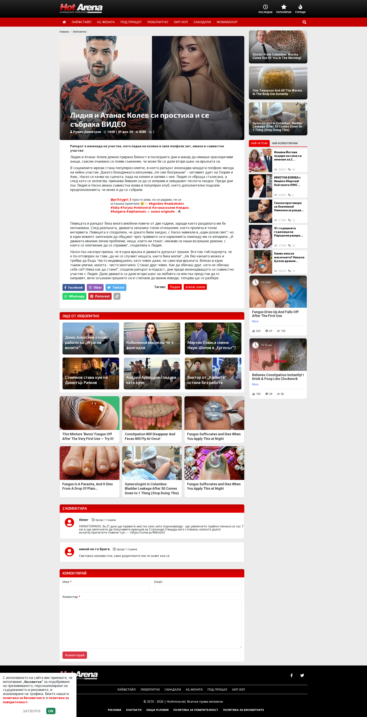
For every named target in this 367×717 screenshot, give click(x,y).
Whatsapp (76, 296)
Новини (64, 31)
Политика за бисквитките (243, 710)
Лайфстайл (126, 689)
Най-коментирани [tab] (285, 143)
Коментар (71, 596)
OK (51, 711)
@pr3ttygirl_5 (120, 199)
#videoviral (142, 207)
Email (158, 581)
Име (67, 581)
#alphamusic (136, 211)
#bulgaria (118, 211)
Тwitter (118, 287)
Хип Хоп (238, 689)
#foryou (126, 207)
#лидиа (182, 207)
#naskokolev (174, 203)
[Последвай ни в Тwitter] (302, 675)
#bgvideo (156, 203)
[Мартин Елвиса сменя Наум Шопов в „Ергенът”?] (213, 338)
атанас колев (195, 287)
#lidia (114, 207)
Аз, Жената (194, 689)
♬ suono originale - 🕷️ (164, 211)
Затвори (32, 711)
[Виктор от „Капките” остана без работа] (213, 373)
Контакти (133, 710)
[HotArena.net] (79, 675)
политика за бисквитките (24, 698)
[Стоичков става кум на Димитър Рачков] (91, 373)
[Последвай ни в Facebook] (291, 675)
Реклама (114, 710)
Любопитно (80, 31)
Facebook (75, 287)
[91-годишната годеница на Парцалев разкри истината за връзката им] (260, 236)
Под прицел (217, 689)
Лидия (175, 287)
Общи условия (157, 710)
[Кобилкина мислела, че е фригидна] (152, 338)
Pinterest (102, 296)
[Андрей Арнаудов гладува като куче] (152, 373)
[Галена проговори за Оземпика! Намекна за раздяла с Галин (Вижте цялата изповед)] (260, 211)
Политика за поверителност (195, 710)
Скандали (173, 689)
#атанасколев (163, 207)
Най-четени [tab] (259, 143)
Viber (98, 287)
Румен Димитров (87, 132)
